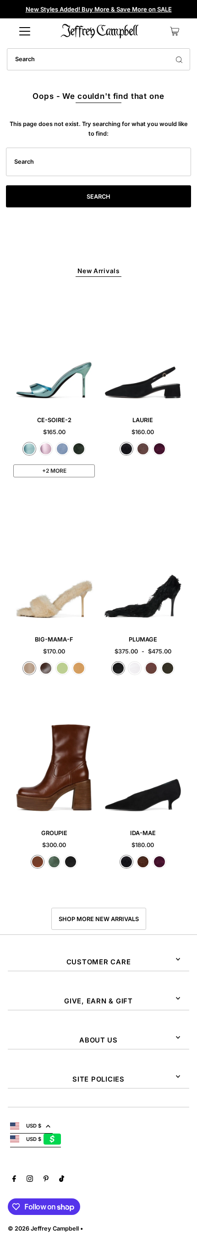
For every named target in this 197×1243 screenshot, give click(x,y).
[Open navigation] (24, 31)
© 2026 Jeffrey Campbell (43, 1228)
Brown (151, 668)
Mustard (78, 668)
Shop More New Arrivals (99, 919)
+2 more (54, 470)
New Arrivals (98, 271)
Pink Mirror (45, 448)
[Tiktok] (61, 1180)
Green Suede (78, 448)
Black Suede (126, 448)
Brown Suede (143, 448)
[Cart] (174, 31)
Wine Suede (159, 448)
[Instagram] (30, 1180)
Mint (62, 668)
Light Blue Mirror (29, 448)
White (134, 668)
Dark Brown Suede (143, 861)
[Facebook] (14, 1180)
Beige (29, 668)
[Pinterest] (46, 1180)
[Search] (179, 59)
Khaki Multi (167, 668)
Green (54, 861)
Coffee (45, 668)
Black (118, 668)
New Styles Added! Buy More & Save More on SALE (99, 9)
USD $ (33, 1126)
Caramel (37, 861)
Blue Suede (62, 448)
